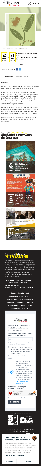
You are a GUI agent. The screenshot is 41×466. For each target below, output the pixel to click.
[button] (19, 44)
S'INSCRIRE (14, 402)
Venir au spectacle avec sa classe (20, 299)
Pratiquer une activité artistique (20, 296)
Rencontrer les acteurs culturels (20, 302)
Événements (9, 48)
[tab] (9, 76)
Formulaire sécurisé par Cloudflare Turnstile (17, 387)
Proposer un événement (20, 308)
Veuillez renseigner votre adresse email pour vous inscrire (20, 334)
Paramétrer (9, 462)
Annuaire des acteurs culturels (20, 305)
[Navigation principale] (37, 3)
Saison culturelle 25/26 (20, 293)
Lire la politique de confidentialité (14, 455)
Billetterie (34, 3)
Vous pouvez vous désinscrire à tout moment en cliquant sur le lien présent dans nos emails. (19, 357)
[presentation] (9, 76)
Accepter (28, 462)
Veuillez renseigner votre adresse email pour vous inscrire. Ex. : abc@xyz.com (20, 343)
